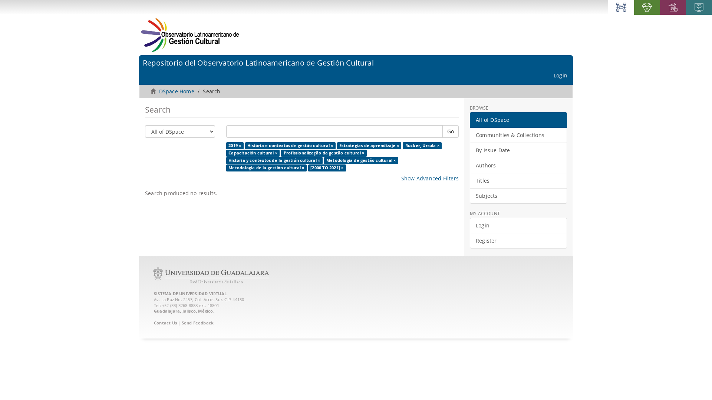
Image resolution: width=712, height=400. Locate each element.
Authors (486, 165)
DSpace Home (176, 91)
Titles (483, 180)
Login (483, 225)
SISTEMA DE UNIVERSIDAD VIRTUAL (190, 293)
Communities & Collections (510, 135)
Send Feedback (198, 323)
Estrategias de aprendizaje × (369, 145)
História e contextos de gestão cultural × (290, 145)
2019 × (234, 145)
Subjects (487, 195)
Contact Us (165, 323)
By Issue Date (493, 150)
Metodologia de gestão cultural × (361, 160)
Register (486, 240)
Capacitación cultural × (252, 153)
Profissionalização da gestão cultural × (324, 153)
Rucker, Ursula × (422, 145)
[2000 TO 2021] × (326, 167)
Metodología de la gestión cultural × (266, 167)
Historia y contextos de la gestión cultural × (274, 160)
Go (450, 131)
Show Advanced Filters (430, 178)
